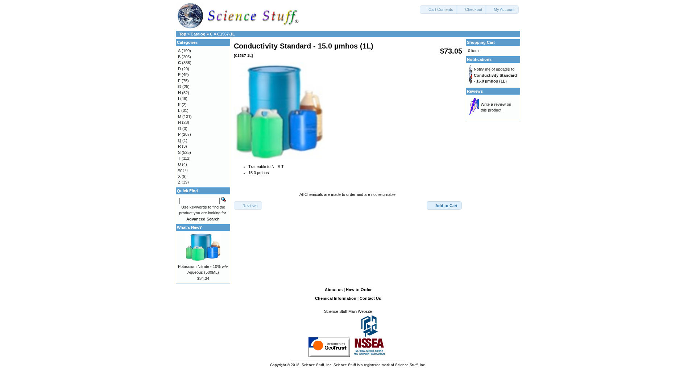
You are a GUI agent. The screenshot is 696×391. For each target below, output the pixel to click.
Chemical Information (335, 298)
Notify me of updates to (495, 75)
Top (182, 34)
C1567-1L (226, 34)
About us (334, 289)
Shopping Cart (481, 42)
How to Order (359, 289)
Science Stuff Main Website (348, 311)
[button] (438, 9)
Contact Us (370, 298)
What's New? (189, 227)
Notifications (479, 59)
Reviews (475, 91)
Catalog (198, 34)
